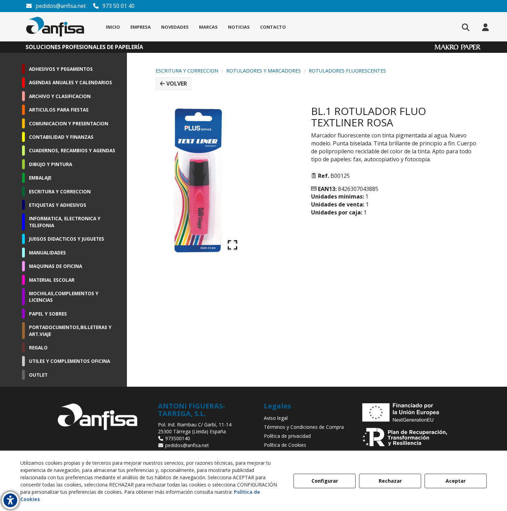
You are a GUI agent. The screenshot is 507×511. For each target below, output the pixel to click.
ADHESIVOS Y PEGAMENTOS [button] (61, 69)
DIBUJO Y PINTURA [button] (50, 164)
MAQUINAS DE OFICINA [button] (55, 266)
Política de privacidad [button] (287, 436)
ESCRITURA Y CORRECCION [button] (60, 191)
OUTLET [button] (38, 375)
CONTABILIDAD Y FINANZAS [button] (61, 137)
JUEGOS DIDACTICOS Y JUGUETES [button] (66, 238)
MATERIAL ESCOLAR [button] (51, 280)
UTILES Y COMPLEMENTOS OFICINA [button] (69, 361)
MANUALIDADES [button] (47, 252)
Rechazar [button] (390, 481)
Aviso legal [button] (276, 418)
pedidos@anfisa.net (60, 6)
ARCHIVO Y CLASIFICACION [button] (60, 96)
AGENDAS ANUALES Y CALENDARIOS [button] (70, 82)
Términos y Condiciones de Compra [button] (304, 427)
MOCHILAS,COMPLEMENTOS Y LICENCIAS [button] (63, 296)
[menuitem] (113, 27)
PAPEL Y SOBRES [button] (48, 313)
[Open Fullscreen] (232, 244)
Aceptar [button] (456, 481)
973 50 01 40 (118, 6)
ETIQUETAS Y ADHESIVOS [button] (57, 205)
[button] (55, 26)
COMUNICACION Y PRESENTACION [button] (68, 123)
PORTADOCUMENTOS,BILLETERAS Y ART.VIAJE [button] (70, 330)
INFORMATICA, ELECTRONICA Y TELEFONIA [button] (64, 221)
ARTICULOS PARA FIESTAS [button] (59, 109)
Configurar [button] (324, 481)
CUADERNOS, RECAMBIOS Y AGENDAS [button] (72, 150)
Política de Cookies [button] (285, 445)
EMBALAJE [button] (40, 177)
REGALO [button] (38, 347)
